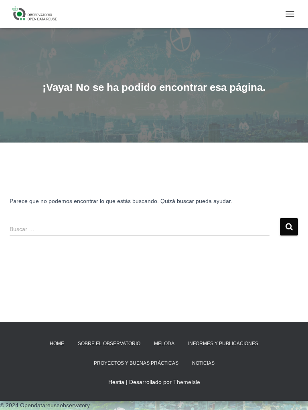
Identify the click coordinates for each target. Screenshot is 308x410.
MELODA (164, 343)
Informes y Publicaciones (223, 343)
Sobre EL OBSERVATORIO (109, 343)
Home (57, 343)
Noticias (203, 363)
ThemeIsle (186, 382)
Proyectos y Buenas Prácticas (136, 363)
